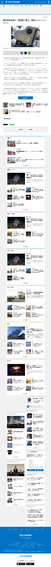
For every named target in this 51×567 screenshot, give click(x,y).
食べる (10, 5)
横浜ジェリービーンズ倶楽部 (33, 111)
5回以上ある (31, 465)
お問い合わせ (25, 544)
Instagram (42, 2)
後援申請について (41, 544)
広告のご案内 (32, 544)
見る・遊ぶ (16, 5)
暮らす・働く (28, 5)
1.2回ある (31, 460)
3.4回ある (31, 462)
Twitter (39, 2)
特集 (41, 5)
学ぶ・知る (35, 5)
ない (30, 458)
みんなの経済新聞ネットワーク (25, 556)
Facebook (36, 2)
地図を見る (25, 97)
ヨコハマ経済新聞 (12, 2)
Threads (44, 2)
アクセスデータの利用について (15, 544)
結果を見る (39, 470)
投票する (31, 470)
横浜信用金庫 (7, 118)
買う (22, 5)
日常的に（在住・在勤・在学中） (36, 467)
